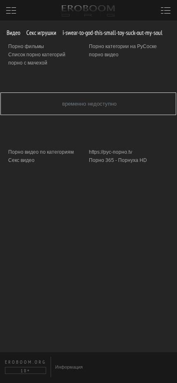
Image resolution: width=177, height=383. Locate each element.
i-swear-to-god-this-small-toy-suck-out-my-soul (112, 33)
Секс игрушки (40, 33)
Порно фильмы (26, 46)
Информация (69, 367)
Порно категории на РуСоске (123, 46)
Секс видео (21, 160)
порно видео (104, 55)
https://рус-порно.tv (110, 152)
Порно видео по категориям (41, 152)
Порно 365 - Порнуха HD (118, 160)
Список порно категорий (36, 55)
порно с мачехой (27, 63)
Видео (12, 33)
